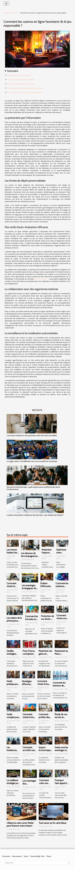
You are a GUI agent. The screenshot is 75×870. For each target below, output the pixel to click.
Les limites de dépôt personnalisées (21, 80)
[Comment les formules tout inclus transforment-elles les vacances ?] (32, 609)
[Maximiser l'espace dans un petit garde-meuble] (48, 543)
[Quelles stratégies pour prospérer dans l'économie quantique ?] (13, 644)
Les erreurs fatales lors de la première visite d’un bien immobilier (32, 435)
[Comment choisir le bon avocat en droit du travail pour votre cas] (43, 674)
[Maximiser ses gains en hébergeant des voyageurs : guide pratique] (45, 644)
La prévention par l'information (19, 75)
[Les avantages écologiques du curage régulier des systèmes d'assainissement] (30, 577)
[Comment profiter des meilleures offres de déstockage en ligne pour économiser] (45, 707)
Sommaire (12, 70)
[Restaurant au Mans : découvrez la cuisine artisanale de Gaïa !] (61, 644)
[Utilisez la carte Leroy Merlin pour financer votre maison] (21, 811)
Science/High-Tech (37, 856)
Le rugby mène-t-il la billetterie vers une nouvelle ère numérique (32, 461)
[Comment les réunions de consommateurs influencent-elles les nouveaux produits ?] (60, 675)
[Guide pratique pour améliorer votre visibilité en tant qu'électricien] (13, 674)
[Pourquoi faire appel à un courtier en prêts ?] (61, 773)
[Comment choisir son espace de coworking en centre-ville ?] (62, 609)
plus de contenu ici (42, 279)
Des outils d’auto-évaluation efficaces (21, 84)
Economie (14, 13)
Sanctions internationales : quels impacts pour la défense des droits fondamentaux (33, 488)
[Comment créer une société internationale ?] (46, 773)
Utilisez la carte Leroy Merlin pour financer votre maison (20, 824)
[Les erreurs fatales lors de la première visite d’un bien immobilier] (32, 423)
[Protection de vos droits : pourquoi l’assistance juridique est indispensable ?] (47, 609)
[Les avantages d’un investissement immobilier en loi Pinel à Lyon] (29, 774)
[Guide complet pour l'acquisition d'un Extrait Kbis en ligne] (13, 707)
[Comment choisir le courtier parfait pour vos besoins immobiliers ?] (13, 577)
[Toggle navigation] (6, 3)
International (17, 856)
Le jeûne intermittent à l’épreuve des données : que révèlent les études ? (35, 515)
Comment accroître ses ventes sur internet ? (29, 751)
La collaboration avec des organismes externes (25, 88)
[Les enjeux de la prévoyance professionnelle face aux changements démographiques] (15, 610)
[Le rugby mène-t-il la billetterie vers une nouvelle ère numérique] (32, 449)
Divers (49, 856)
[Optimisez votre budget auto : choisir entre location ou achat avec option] (62, 543)
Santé (26, 856)
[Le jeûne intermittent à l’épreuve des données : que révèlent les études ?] (35, 503)
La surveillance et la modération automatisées (25, 92)
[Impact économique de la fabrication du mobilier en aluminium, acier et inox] (45, 740)
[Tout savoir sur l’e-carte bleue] (53, 811)
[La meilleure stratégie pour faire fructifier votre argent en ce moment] (13, 773)
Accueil (6, 13)
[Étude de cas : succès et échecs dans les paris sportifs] (61, 707)
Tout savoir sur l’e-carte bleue (52, 823)
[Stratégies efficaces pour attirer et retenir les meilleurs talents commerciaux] (28, 674)
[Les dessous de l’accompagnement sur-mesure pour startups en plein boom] (30, 545)
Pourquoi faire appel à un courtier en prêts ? (61, 784)
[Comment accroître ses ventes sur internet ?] (29, 740)
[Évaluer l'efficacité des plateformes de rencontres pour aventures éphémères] (46, 577)
